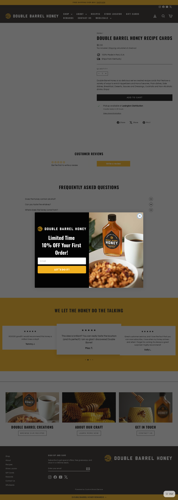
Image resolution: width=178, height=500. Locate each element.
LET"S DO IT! (62, 269)
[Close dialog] (139, 216)
